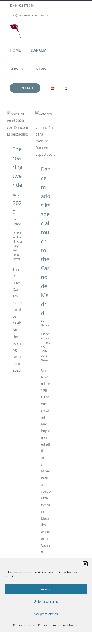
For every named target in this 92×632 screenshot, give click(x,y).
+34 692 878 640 (23, 5)
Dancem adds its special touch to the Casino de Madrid (46, 241)
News (16, 259)
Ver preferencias (46, 614)
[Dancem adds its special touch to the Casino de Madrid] (45, 134)
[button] (85, 564)
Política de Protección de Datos (57, 625)
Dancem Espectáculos (17, 230)
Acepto (46, 589)
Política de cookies (24, 625)
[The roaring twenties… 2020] (17, 124)
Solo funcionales (46, 602)
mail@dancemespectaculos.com (30, 15)
